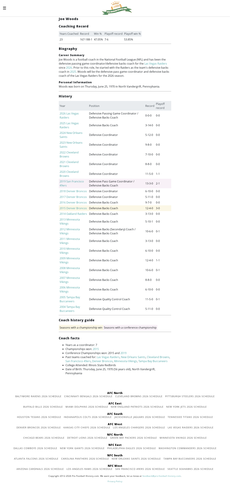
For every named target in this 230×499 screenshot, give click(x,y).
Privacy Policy (115, 481)
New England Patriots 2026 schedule (137, 406)
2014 (63, 214)
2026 (69, 67)
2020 (63, 172)
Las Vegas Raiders (155, 63)
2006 (63, 287)
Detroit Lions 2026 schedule (87, 437)
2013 (63, 219)
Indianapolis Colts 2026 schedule (88, 417)
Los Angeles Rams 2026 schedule (89, 469)
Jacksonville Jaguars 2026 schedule (139, 417)
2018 (63, 191)
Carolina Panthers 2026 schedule (85, 458)
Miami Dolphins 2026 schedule (86, 406)
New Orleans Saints (133, 357)
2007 (63, 278)
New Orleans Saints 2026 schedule (136, 458)
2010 (63, 249)
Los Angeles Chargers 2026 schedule (139, 427)
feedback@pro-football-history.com (161, 476)
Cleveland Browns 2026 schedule (138, 396)
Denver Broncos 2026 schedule (39, 427)
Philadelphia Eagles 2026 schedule (131, 448)
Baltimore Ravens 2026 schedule (38, 396)
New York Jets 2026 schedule (186, 406)
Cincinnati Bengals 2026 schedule (88, 396)
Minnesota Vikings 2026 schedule (183, 437)
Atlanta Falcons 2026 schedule (36, 458)
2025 (73, 72)
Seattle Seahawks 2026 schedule (190, 469)
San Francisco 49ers (78, 361)
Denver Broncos (76, 191)
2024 (63, 133)
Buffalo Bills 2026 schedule (43, 406)
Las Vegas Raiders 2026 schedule (190, 427)
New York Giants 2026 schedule (82, 448)
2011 (63, 239)
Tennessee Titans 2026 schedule (190, 417)
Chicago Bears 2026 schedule (43, 437)
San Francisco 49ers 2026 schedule (140, 469)
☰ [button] (4, 8)
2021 (63, 162)
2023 (63, 142)
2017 (63, 197)
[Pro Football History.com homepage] (117, 8)
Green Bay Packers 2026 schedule (133, 437)
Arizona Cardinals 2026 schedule (40, 469)
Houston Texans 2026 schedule (39, 417)
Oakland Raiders (76, 214)
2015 (63, 208)
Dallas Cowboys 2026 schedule (35, 448)
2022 (63, 152)
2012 (63, 229)
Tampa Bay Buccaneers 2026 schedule (189, 458)
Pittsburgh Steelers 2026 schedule (190, 396)
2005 (63, 297)
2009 (63, 258)
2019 (63, 181)
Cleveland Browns (158, 357)
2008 (63, 268)
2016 (63, 202)
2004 (63, 307)
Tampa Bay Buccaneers (153, 361)
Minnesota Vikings (125, 361)
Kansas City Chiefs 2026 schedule (86, 427)
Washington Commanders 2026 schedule (188, 448)
